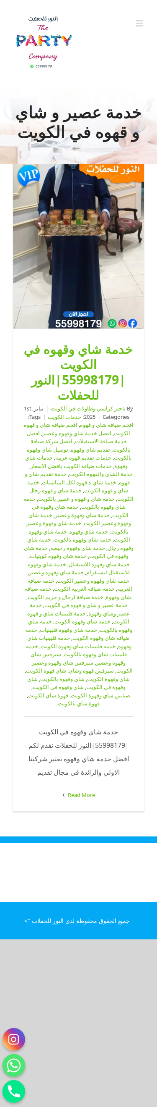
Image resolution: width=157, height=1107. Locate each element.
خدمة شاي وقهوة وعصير (82, 515)
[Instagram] (14, 1039)
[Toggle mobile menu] (140, 23)
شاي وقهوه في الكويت (58, 687)
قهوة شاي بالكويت (79, 703)
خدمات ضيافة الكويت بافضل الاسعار (71, 466)
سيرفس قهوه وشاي (91, 670)
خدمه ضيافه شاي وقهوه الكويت (77, 634)
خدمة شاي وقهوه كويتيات (58, 556)
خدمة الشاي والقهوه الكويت (101, 474)
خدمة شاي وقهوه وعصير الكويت (93, 580)
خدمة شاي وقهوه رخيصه (77, 548)
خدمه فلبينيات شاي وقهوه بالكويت (76, 650)
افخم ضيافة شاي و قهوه (107, 425)
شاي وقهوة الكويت (108, 679)
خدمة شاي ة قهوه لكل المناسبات (79, 482)
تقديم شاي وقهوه (90, 449)
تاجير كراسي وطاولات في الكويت (88, 408)
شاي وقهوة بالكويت (62, 679)
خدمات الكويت (64, 417)
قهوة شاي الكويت (48, 695)
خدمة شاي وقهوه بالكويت (82, 539)
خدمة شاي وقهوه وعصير (56, 572)
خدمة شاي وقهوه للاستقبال (99, 564)
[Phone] (14, 1091)
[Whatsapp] (14, 1065)
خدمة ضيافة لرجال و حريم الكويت (65, 597)
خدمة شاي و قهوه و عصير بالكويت (76, 498)
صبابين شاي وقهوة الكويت (100, 695)
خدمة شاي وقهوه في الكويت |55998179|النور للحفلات (79, 247)
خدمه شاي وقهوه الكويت (82, 621)
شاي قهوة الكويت (46, 670)
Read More (81, 795)
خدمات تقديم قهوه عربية (83, 457)
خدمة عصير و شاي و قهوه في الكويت (86, 605)
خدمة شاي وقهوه (88, 531)
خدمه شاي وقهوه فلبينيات (68, 630)
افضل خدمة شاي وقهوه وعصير (76, 433)
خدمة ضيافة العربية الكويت (84, 588)
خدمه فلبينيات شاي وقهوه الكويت (78, 646)
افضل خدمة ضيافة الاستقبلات (77, 437)
